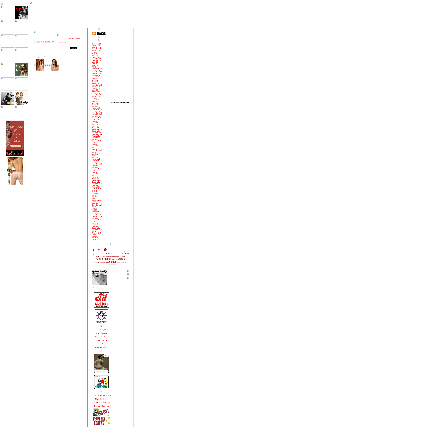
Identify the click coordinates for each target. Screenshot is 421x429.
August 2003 (96, 57)
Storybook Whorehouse (101, 406)
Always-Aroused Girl (101, 347)
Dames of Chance (101, 333)
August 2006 (96, 91)
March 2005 (95, 77)
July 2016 (95, 223)
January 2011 (96, 139)
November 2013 (97, 184)
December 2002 (97, 49)
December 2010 (97, 138)
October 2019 (96, 239)
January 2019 (96, 231)
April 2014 (95, 192)
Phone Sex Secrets (101, 399)
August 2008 (96, 108)
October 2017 (96, 228)
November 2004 (97, 72)
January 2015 (96, 207)
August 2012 (96, 159)
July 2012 (95, 157)
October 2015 (96, 213)
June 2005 (95, 82)
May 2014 (95, 193)
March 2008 (95, 100)
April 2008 (95, 101)
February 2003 (96, 52)
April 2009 (95, 121)
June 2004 (95, 65)
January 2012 (96, 152)
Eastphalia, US (101, 330)
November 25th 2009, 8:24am (46, 41)
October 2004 (96, 70)
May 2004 (95, 64)
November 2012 (97, 164)
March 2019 (95, 234)
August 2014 (96, 198)
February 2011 (96, 141)
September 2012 (97, 161)
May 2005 (95, 80)
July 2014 (95, 197)
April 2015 (95, 210)
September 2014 (97, 200)
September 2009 (97, 129)
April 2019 (95, 236)
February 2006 (96, 88)
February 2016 (96, 220)
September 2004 (97, 68)
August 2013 (96, 179)
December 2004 (97, 73)
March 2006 (95, 90)
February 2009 (96, 118)
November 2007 (97, 95)
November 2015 (97, 215)
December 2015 (97, 216)
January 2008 (96, 96)
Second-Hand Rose (101, 337)
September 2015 (97, 211)
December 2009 (97, 134)
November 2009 (97, 133)
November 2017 (97, 230)
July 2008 (95, 106)
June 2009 (95, 124)
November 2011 (97, 149)
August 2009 (96, 128)
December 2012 (97, 165)
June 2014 (95, 195)
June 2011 (95, 147)
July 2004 (95, 67)
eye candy (53, 43)
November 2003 (97, 59)
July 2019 (95, 238)
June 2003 (95, 55)
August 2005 (96, 83)
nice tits (66, 43)
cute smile (47, 43)
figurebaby (60, 43)
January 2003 (96, 50)
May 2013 (95, 174)
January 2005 (96, 75)
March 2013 (95, 170)
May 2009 (95, 123)
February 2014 (96, 188)
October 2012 (96, 162)
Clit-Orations (101, 344)
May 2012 (95, 154)
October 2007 (96, 93)
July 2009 (95, 126)
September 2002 (97, 44)
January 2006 (96, 87)
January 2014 (96, 187)
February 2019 (96, 233)
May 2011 (95, 146)
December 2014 (97, 205)
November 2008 (97, 113)
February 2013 (96, 169)
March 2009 (95, 119)
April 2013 (95, 172)
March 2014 (95, 190)
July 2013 (95, 177)
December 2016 (97, 226)
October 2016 (96, 225)
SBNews (94, 288)
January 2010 (96, 136)
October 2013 (96, 182)
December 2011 (97, 151)
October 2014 (96, 202)
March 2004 (95, 62)
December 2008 (97, 114)
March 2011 (95, 142)
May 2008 (95, 103)
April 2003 (95, 54)
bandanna (40, 43)
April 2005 (95, 78)
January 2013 (96, 167)
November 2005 (97, 85)
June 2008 (95, 105)
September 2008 (97, 110)
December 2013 (97, 185)
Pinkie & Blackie (101, 340)
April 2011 (95, 144)
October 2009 (96, 131)
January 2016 (96, 218)
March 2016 (95, 221)
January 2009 (96, 116)
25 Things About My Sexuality (101, 402)
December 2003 (97, 60)
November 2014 (97, 203)
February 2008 (96, 98)
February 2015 (96, 208)
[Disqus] (58, 100)
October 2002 (96, 45)
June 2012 (95, 156)
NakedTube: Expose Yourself (101, 395)
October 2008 (96, 111)
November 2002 (97, 47)
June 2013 (95, 175)
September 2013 (97, 180)
